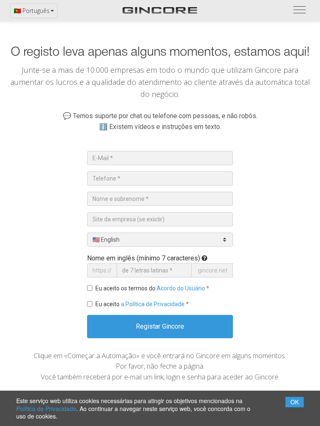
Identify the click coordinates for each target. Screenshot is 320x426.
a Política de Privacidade (153, 304)
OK (294, 402)
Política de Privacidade (46, 408)
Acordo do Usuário (181, 288)
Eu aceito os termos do (152, 288)
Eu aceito (142, 304)
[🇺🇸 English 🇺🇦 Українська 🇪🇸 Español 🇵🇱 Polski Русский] (160, 240)
